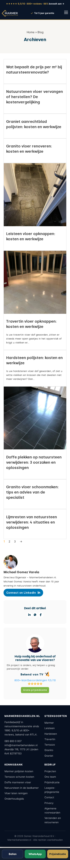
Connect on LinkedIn (21, 592)
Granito (48, 750)
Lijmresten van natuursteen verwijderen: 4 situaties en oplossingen (31, 522)
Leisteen (49, 728)
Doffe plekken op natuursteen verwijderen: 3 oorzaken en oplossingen (34, 462)
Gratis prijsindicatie (35, 690)
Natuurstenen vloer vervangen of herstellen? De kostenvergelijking (34, 96)
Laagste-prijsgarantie (51, 789)
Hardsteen (50, 733)
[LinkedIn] (29, 615)
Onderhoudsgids (14, 798)
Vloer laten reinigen (16, 793)
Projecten (50, 771)
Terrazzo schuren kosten (19, 776)
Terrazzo (49, 744)
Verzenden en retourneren (52, 820)
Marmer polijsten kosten (18, 771)
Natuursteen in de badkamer (21, 787)
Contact (49, 797)
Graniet (48, 755)
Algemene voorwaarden (52, 810)
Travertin (49, 739)
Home (31, 32)
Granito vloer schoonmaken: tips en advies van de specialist (32, 492)
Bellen (12, 853)
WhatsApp (35, 853)
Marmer (49, 722)
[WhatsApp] (35, 615)
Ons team (50, 776)
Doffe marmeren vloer (17, 782)
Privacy (49, 802)
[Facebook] (40, 615)
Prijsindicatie (52, 782)
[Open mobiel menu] (66, 12)
